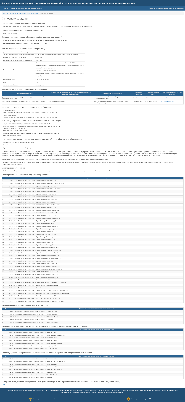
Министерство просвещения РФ (141, 399)
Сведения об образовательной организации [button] (26, 8)
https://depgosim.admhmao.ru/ (169, 97)
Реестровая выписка (10, 385)
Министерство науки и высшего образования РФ (48, 399)
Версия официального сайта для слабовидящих (167, 8)
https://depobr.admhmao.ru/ (168, 101)
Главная (6, 8)
